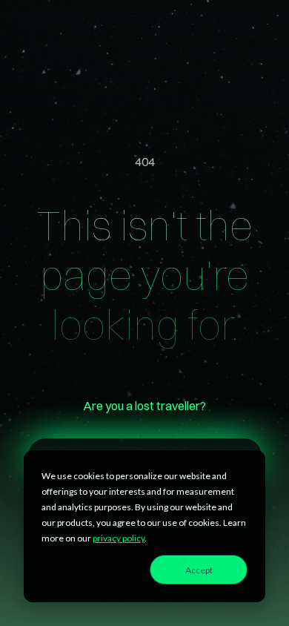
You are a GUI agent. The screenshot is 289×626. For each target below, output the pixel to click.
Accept (199, 570)
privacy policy (118, 538)
